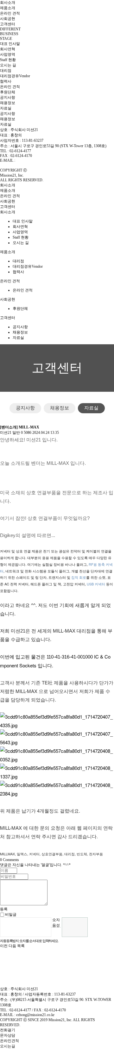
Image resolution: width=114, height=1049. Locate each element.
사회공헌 (7, 18)
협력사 (5, 81)
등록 (4, 909)
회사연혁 (7, 49)
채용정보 (7, 103)
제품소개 (7, 8)
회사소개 (7, 2)
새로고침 (56, 932)
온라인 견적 (10, 13)
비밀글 (10, 914)
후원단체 (7, 92)
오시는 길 (8, 65)
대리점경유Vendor (15, 76)
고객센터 (7, 24)
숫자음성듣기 (56, 922)
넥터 (101, 583)
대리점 (5, 70)
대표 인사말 (10, 43)
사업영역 (7, 54)
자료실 (5, 108)
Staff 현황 (8, 60)
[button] (4, 946)
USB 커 (92, 583)
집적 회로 (78, 577)
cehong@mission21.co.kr (35, 160)
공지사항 (7, 97)
